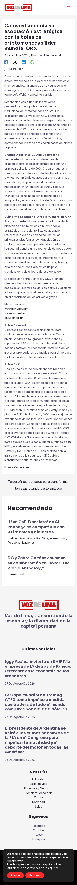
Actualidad (38, 779)
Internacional (52, 55)
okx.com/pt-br (13, 317)
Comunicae (21, 467)
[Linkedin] (24, 62)
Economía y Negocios (38, 788)
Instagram (38, 839)
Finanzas (37, 55)
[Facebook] (6, 62)
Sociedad (38, 802)
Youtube (38, 830)
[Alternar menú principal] (68, 7)
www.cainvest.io (14, 313)
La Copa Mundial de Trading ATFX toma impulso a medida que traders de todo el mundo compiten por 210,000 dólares (36, 702)
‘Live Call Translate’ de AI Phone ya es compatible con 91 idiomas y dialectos (36, 527)
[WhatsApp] (32, 62)
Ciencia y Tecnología (38, 792)
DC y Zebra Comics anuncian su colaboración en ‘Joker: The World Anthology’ (39, 563)
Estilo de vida (38, 783)
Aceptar (15, 875)
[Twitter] (15, 62)
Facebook (38, 825)
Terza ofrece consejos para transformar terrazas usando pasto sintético (38, 482)
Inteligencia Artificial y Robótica (28, 538)
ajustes (54, 868)
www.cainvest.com (16, 308)
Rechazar (34, 875)
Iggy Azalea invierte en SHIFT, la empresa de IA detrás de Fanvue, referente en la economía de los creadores (38, 668)
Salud (38, 806)
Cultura (38, 797)
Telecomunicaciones (21, 542)
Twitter (38, 834)
